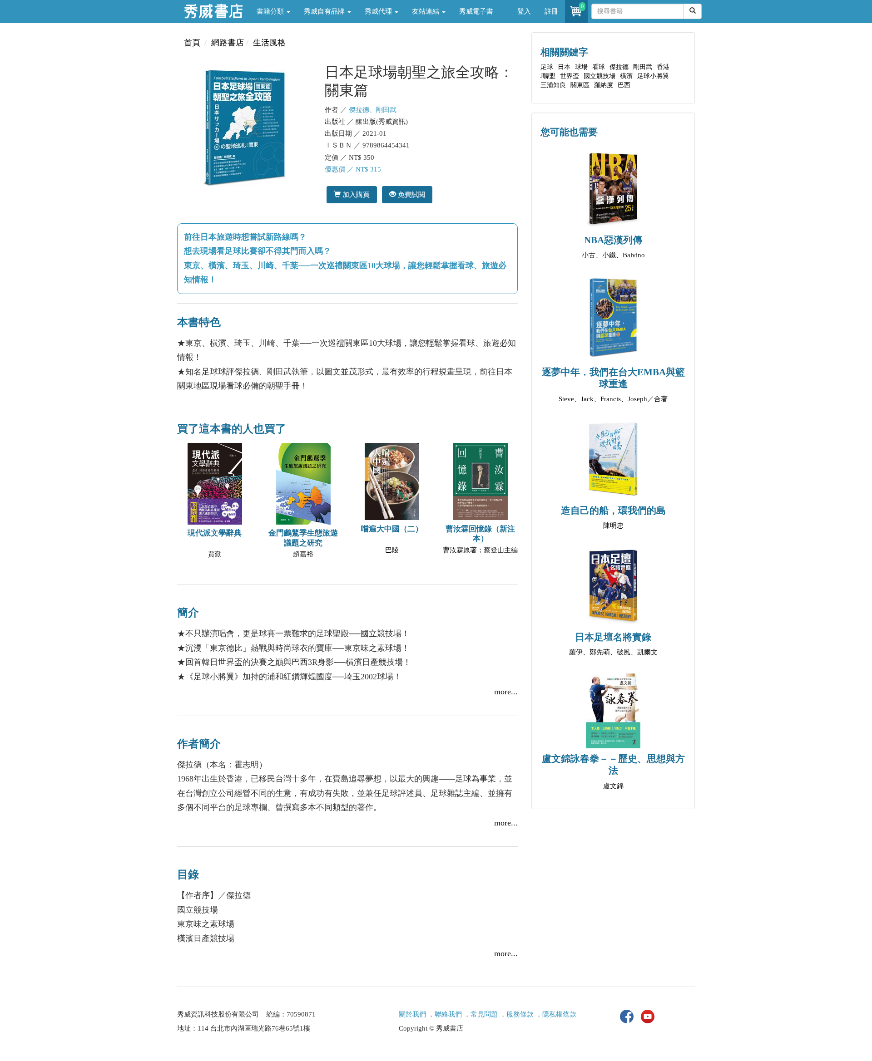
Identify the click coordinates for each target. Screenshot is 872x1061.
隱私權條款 (559, 1014)
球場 (581, 67)
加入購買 (355, 194)
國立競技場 (599, 76)
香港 (663, 67)
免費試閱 (410, 194)
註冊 (551, 11)
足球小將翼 (653, 76)
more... (506, 691)
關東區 (580, 85)
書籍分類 (271, 11)
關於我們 (412, 1014)
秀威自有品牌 (325, 11)
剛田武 (642, 67)
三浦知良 (553, 85)
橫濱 (626, 76)
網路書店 (227, 42)
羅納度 (603, 85)
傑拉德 (619, 67)
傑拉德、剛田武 (372, 109)
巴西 (624, 85)
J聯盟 (547, 76)
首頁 (192, 42)
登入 (524, 11)
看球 (598, 67)
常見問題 (484, 1014)
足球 (546, 67)
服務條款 (520, 1014)
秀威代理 (379, 11)
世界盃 (569, 76)
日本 (564, 67)
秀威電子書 (476, 11)
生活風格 (269, 42)
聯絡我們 (448, 1014)
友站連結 (426, 11)
